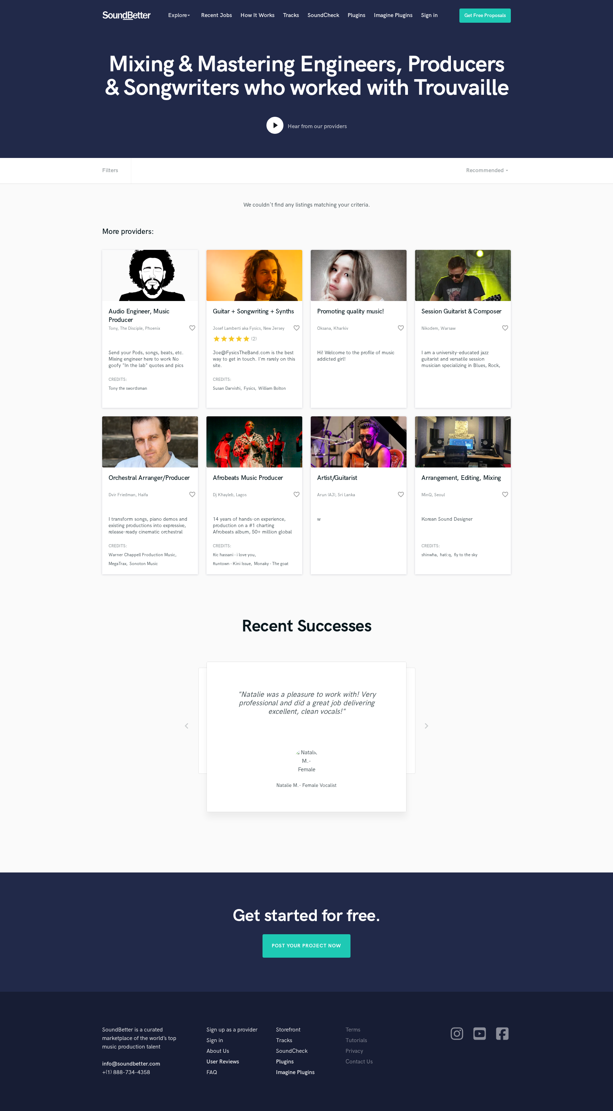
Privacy (354, 1051)
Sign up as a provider (232, 1030)
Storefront (288, 1030)
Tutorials (356, 1040)
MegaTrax (117, 564)
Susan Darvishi (227, 388)
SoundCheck (323, 15)
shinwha (429, 555)
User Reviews (222, 1061)
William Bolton (272, 388)
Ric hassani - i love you (234, 555)
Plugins (356, 15)
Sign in (429, 15)
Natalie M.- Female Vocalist (306, 785)
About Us (217, 1051)
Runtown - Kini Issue (232, 564)
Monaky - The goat (271, 564)
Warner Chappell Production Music (142, 555)
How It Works (258, 15)
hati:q (445, 555)
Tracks (291, 15)
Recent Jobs (216, 15)
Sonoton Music (143, 564)
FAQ (211, 1072)
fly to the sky (465, 555)
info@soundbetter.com (131, 1064)
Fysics (249, 388)
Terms (353, 1030)
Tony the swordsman (128, 388)
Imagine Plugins (393, 15)
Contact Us (359, 1061)
